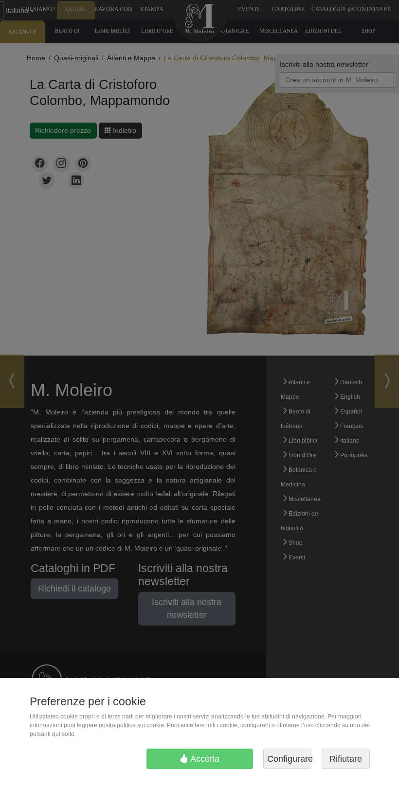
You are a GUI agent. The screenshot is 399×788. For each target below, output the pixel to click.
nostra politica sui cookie (131, 725)
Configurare (289, 759)
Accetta (203, 759)
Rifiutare (345, 759)
